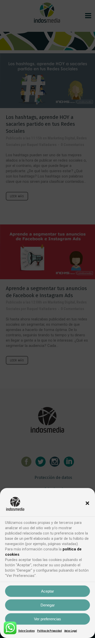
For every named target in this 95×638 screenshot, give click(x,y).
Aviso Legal (70, 630)
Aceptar (47, 591)
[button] (87, 503)
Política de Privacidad (49, 630)
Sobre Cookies (26, 630)
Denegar (48, 605)
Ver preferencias (47, 619)
